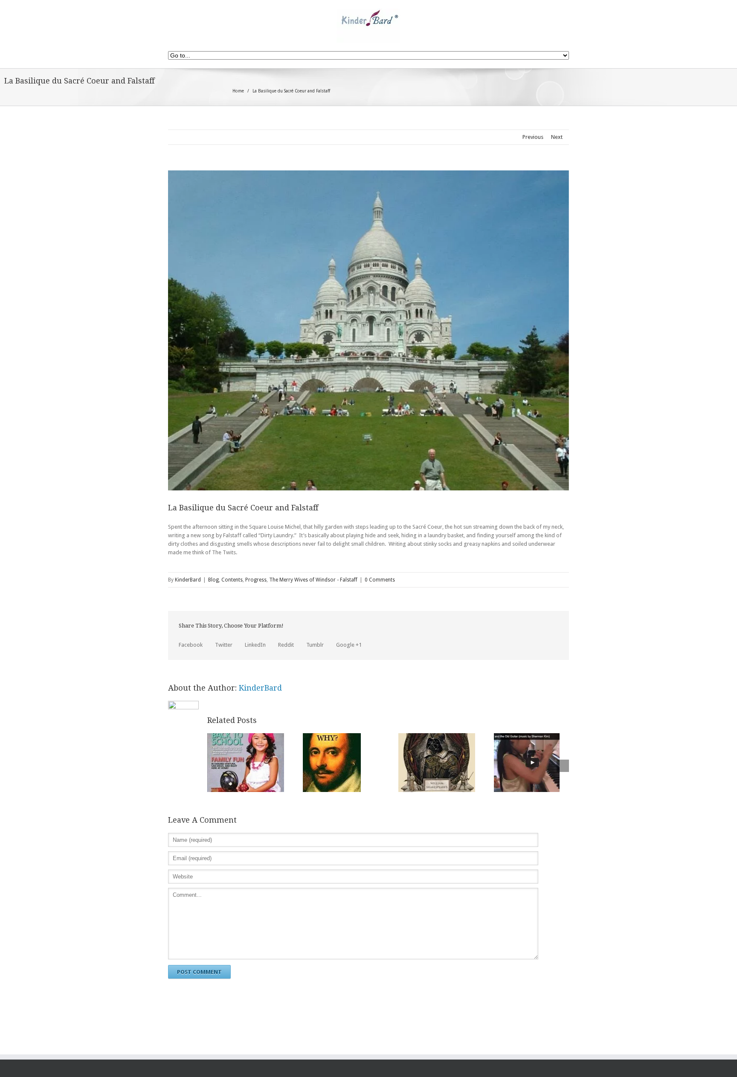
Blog (213, 580)
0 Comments (380, 580)
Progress (256, 580)
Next (557, 137)
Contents (232, 580)
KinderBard (188, 580)
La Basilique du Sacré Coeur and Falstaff (243, 507)
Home (238, 91)
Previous (532, 137)
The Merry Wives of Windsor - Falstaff (313, 580)
